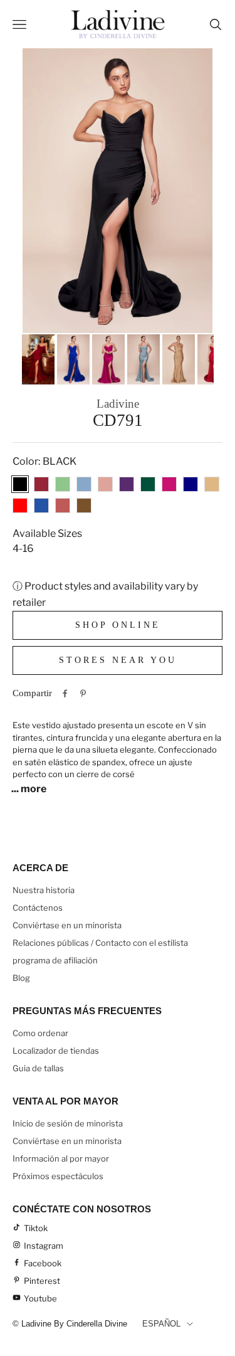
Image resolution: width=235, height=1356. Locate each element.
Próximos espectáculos (58, 1176)
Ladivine (118, 403)
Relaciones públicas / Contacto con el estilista (100, 943)
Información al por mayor (61, 1158)
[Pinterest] (83, 693)
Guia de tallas (38, 1068)
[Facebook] (65, 693)
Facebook (42, 1263)
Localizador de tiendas (56, 1051)
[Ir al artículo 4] (143, 359)
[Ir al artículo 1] (38, 359)
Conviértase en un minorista (67, 925)
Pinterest (42, 1281)
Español (161, 1323)
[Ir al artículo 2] (73, 359)
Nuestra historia (44, 890)
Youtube (40, 1298)
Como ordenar (40, 1033)
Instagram (43, 1246)
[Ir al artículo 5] (178, 359)
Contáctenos (38, 908)
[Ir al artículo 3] (108, 359)
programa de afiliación (55, 960)
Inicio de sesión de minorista (68, 1123)
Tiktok (36, 1228)
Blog (21, 978)
